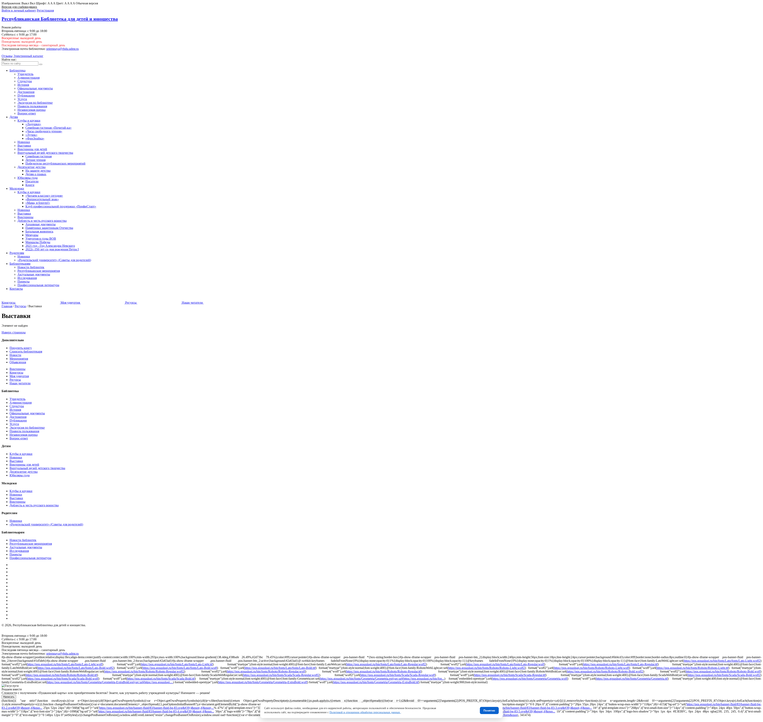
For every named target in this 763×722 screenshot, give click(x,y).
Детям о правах (35, 174)
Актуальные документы (33, 274)
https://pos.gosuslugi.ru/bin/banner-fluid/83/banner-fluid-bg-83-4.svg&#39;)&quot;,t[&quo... (156, 711)
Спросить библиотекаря (26, 351)
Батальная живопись (39, 231)
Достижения (25, 92)
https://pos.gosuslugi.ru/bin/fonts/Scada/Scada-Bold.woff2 (724, 675)
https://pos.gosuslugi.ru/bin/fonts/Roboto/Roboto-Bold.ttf (61, 675)
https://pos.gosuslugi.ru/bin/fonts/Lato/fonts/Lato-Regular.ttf (620, 664)
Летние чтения (35, 160)
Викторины (25, 217)
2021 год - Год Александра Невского (50, 245)
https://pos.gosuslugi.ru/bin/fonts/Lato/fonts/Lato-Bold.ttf (280, 668)
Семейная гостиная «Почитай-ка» (48, 127)
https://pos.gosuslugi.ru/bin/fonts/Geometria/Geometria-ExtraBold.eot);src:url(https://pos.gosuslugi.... (110, 682)
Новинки (23, 142)
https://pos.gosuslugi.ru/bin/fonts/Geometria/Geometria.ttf (632, 678)
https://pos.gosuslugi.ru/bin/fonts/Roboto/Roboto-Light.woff (591, 668)
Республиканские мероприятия (38, 270)
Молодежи (17, 188)
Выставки (24, 145)
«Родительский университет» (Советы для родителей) (54, 260)
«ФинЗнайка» (34, 138)
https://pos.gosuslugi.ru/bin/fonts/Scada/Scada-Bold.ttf (161, 678)
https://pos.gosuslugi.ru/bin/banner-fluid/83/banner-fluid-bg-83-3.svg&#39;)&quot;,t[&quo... (534, 707)
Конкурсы (16, 372)
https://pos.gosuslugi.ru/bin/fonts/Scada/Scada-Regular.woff (397, 675)
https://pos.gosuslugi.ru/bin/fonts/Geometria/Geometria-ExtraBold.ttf (376, 682)
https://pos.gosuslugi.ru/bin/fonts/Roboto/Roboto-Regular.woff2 (144, 671)
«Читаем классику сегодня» (44, 195)
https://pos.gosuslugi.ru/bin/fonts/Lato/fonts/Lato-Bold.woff (179, 668)
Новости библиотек (30, 267)
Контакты (16, 288)
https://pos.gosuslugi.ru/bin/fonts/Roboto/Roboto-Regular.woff (266, 671)
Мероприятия (19, 358)
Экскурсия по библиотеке (35, 102)
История (23, 84)
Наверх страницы (14, 332)
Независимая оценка (31, 109)
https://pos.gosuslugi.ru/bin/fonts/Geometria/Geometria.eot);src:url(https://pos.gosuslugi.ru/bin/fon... (382, 678)
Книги (29, 185)
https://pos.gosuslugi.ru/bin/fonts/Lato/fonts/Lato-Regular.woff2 (386, 664)
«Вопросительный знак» (42, 199)
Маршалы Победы (37, 242)
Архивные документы (40, 224)
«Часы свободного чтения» (43, 131)
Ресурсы (20, 306)
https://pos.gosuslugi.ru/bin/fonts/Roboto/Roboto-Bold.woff (723, 671)
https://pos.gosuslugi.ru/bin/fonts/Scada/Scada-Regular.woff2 (281, 675)
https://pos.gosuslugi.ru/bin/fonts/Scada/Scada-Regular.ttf (509, 675)
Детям (14, 117)
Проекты (23, 281)
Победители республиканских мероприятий (55, 163)
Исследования (27, 278)
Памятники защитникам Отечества (49, 228)
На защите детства (37, 170)
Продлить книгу (21, 348)
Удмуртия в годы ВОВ (40, 238)
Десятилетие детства (31, 167)
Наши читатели (20, 383)
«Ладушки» (33, 124)
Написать (9, 696)
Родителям (17, 253)
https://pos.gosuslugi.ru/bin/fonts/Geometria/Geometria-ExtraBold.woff (262, 682)
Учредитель (25, 74)
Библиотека (17, 70)
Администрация (28, 77)
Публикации (26, 95)
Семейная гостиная (38, 156)
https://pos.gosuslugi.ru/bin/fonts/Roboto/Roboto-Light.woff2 (486, 668)
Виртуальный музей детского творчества (45, 152)
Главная (7, 306)
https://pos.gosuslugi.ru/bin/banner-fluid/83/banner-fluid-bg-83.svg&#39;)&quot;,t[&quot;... (156, 707)
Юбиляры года (27, 177)
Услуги (22, 99)
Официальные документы (35, 88)
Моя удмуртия (19, 376)
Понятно (489, 710)
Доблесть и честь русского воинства (42, 220)
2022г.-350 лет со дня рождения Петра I (52, 249)
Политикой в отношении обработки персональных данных (365, 712)
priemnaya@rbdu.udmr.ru (62, 48)
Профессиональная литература (38, 285)
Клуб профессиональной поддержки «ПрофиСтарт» (60, 206)
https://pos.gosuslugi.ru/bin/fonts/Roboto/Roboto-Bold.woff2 (605, 671)
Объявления (18, 362)
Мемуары (31, 235)
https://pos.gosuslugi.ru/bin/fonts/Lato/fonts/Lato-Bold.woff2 (76, 668)
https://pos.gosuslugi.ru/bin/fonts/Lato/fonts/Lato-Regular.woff (505, 664)
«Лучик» (31, 135)
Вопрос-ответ (26, 113)
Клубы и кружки (28, 120)
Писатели (32, 181)
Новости (15, 355)
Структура (24, 81)
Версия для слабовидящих (19, 7)
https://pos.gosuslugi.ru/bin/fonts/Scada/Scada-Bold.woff (62, 678)
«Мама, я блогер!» (37, 202)
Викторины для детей (32, 149)
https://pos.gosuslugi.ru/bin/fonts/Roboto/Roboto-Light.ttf (692, 668)
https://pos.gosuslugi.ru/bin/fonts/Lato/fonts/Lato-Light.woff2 (722, 660)
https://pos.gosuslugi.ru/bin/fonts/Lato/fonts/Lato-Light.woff (64, 664)
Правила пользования (32, 106)
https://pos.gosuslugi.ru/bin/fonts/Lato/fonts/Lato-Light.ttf (177, 664)
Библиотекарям (20, 263)
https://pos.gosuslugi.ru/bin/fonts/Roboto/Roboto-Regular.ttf (383, 671)
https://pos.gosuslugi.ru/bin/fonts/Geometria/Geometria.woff (529, 678)
